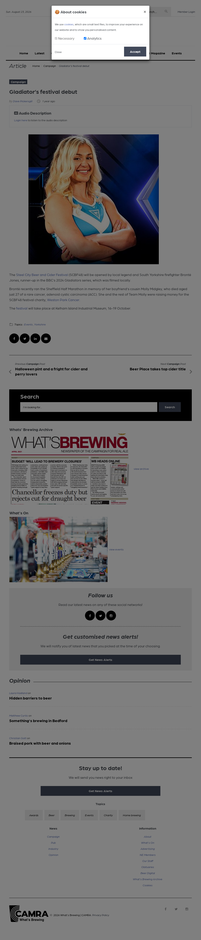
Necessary (66, 38)
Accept (135, 51)
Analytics (94, 38)
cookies (69, 24)
